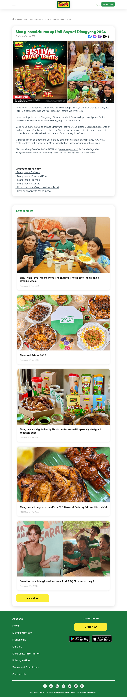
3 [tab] (111, 99)
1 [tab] (105, 99)
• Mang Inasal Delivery (27, 172)
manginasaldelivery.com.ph (28, 152)
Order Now (108, 4)
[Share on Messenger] (95, 36)
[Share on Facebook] (90, 36)
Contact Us (19, 674)
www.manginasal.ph (68, 149)
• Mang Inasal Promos (27, 179)
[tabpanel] (63, 73)
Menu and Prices (22, 632)
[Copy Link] (110, 36)
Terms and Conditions (25, 667)
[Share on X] (105, 36)
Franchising (19, 639)
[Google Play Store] (79, 638)
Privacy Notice (21, 660)
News (19, 19)
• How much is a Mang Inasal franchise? (37, 187)
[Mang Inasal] (63, 3)
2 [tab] (108, 99)
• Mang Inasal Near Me (27, 183)
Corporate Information (26, 653)
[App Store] (102, 638)
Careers (17, 646)
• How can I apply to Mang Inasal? (33, 191)
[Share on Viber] (100, 36)
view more (33, 598)
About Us (17, 618)
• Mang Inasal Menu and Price (31, 176)
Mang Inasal (21, 107)
